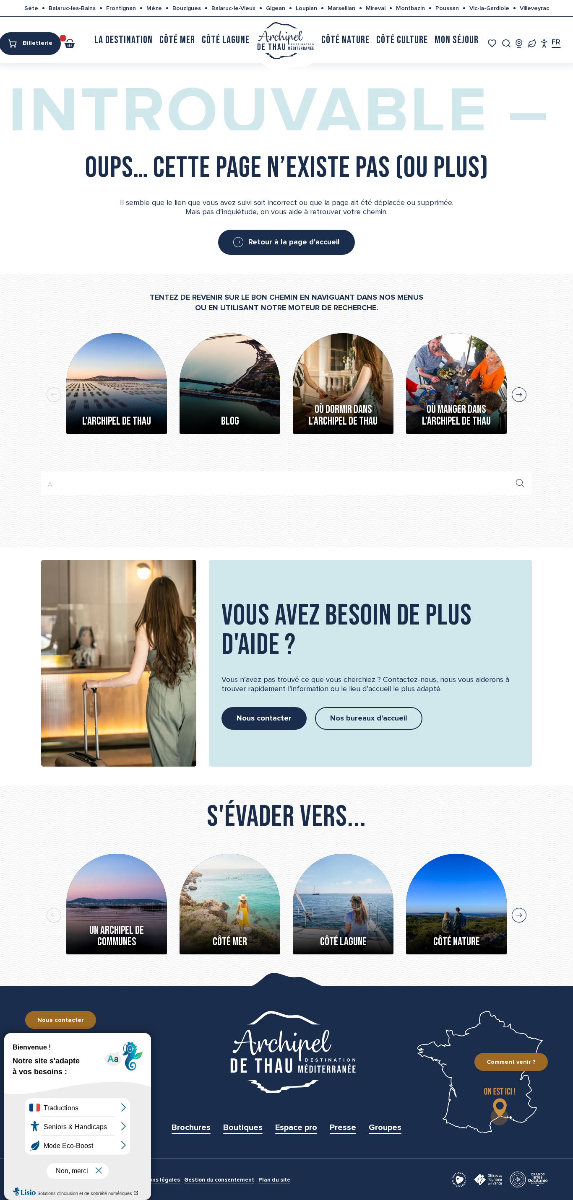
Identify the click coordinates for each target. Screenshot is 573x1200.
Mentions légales (157, 1180)
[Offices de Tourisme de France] (488, 1179)
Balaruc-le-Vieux (233, 8)
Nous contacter (60, 1020)
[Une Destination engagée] (531, 43)
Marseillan (341, 8)
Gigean (275, 8)
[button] (506, 43)
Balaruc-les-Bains (72, 8)
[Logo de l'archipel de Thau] (286, 1052)
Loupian (306, 8)
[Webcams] (519, 43)
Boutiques (243, 1127)
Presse (343, 1127)
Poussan (447, 8)
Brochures (191, 1127)
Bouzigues (186, 8)
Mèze (154, 8)
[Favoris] (493, 43)
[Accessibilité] (544, 43)
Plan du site (274, 1180)
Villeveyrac (534, 8)
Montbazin (410, 8)
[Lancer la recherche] (520, 483)
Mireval (375, 8)
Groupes (385, 1127)
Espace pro (296, 1127)
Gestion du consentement (219, 1180)
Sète (31, 8)
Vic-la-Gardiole (489, 8)
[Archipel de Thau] (285, 40)
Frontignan (121, 8)
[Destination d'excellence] (459, 1179)
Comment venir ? (511, 1062)
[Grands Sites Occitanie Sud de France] (529, 1179)
